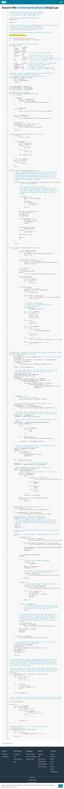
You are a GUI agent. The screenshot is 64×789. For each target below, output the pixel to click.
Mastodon (52, 756)
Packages (29, 751)
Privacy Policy (32, 782)
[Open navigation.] (61, 2)
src (19, 7)
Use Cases (4, 754)
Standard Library (30, 754)
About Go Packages (31, 756)
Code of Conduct (42, 766)
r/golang (52, 766)
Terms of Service (32, 780)
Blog (39, 756)
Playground (17, 754)
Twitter (52, 759)
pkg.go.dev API (30, 759)
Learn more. (13, 787)
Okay (60, 786)
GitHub (52, 761)
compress (29, 7)
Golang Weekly (54, 771)
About (40, 751)
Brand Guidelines (42, 764)
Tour (15, 756)
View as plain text (7, 743)
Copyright (32, 777)
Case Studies (5, 756)
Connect (53, 751)
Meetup (52, 769)
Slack (51, 764)
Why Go (4, 751)
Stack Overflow (18, 759)
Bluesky (52, 754)
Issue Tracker (41, 759)
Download (40, 754)
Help (15, 761)
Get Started (18, 751)
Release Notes (42, 761)
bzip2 (41, 7)
